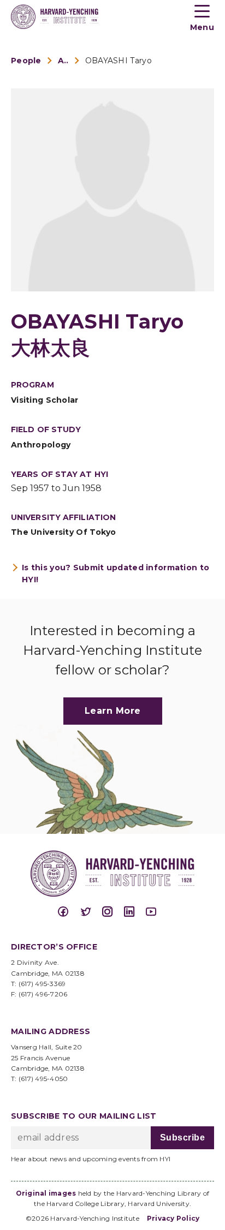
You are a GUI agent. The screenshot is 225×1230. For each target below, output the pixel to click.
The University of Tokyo (63, 532)
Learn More (113, 711)
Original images (46, 1193)
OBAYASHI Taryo (118, 60)
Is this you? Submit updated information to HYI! (115, 573)
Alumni (63, 60)
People (26, 60)
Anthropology (40, 445)
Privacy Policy (173, 1218)
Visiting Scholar (45, 400)
